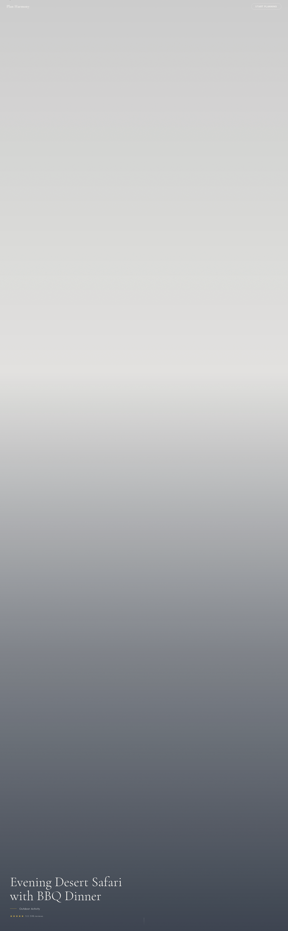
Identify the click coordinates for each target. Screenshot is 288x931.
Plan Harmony (18, 6)
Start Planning (266, 6)
